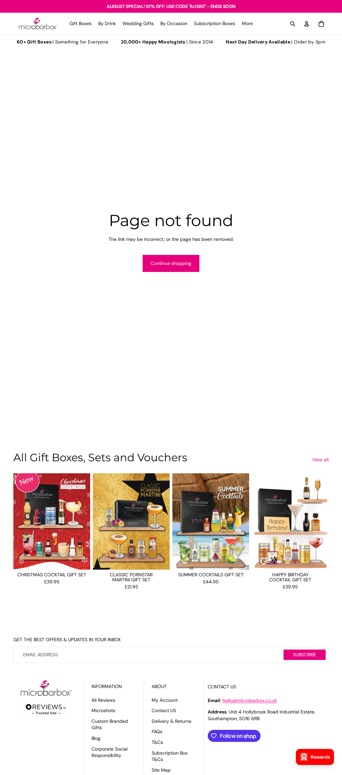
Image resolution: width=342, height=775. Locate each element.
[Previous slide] (18, 521)
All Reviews (103, 700)
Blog (96, 738)
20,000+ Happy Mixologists (153, 42)
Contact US (164, 710)
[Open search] (292, 23)
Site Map (161, 770)
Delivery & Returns (171, 721)
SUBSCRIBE (304, 655)
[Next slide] (85, 521)
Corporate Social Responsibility (110, 752)
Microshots (103, 710)
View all (320, 460)
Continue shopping (171, 263)
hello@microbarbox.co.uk (249, 700)
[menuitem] (247, 23)
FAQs (157, 732)
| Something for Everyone (62, 42)
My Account (165, 700)
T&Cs (157, 742)
